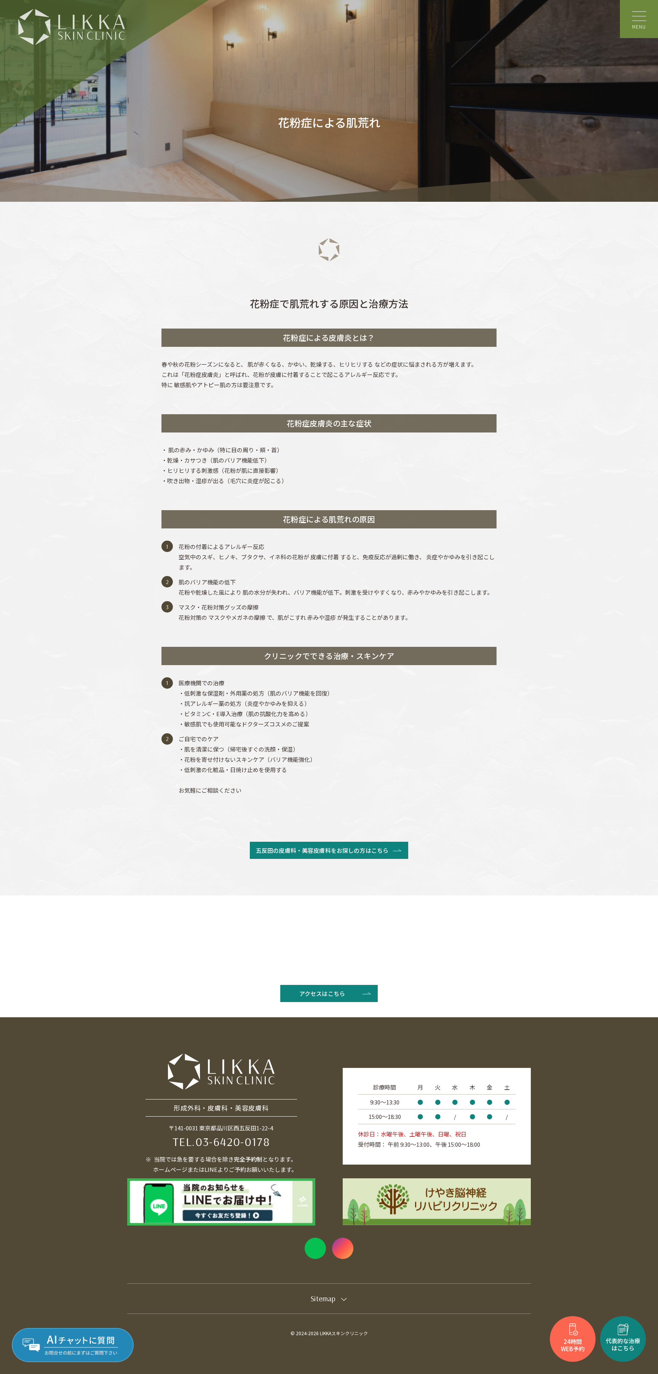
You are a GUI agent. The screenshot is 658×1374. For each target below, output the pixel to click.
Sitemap (323, 1298)
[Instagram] (342, 1248)
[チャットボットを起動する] (73, 1345)
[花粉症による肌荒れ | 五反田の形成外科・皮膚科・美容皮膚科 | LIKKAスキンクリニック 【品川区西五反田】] (71, 27)
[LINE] (315, 1248)
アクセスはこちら (322, 993)
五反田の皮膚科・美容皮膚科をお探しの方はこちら (322, 850)
